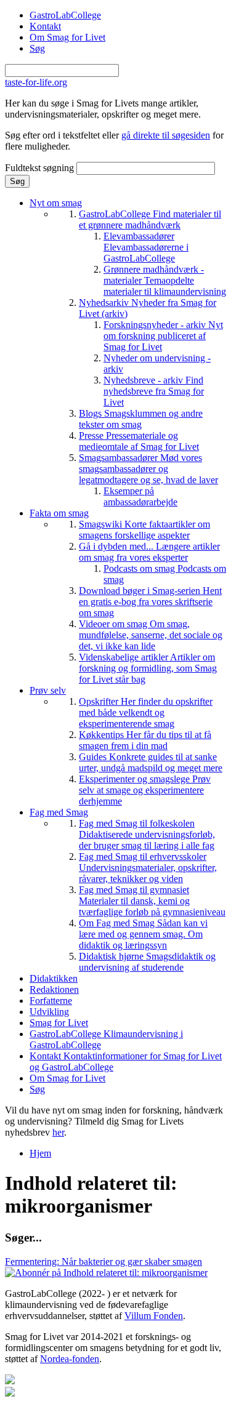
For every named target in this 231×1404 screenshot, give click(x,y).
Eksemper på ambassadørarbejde (140, 496)
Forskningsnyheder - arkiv (163, 335)
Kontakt (45, 26)
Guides (150, 762)
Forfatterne (51, 1000)
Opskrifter (146, 712)
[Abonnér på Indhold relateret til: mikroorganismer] (106, 1272)
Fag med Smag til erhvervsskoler (148, 867)
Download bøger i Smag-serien (150, 601)
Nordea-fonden (69, 1359)
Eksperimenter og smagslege (145, 790)
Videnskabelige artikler (148, 668)
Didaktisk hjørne (147, 962)
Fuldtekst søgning (40, 167)
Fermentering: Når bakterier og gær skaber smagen (103, 1261)
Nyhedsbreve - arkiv (153, 391)
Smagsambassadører (148, 468)
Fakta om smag (59, 513)
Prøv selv (48, 690)
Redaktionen (54, 989)
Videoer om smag (150, 635)
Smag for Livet (59, 1022)
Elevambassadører (145, 247)
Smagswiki (144, 529)
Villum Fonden (153, 1315)
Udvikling (49, 1011)
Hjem (40, 1153)
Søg (37, 48)
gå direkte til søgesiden (165, 135)
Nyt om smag (56, 203)
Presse (139, 441)
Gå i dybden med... (149, 552)
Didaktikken (54, 978)
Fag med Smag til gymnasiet (152, 901)
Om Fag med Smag (143, 934)
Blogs (141, 419)
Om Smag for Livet (67, 37)
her (58, 1132)
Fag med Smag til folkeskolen (147, 834)
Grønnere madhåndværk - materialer (164, 280)
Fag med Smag (59, 812)
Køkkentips (145, 740)
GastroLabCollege (65, 15)
